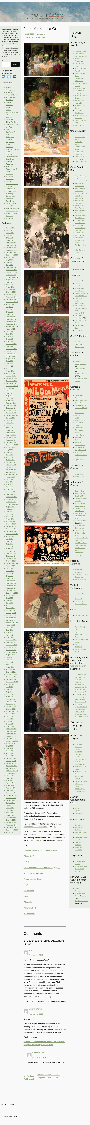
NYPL (26, 896)
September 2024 (12, 277)
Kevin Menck (79, 186)
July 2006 (9, 805)
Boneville (78, 442)
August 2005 (10, 832)
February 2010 (11, 699)
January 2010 (11, 702)
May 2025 (9, 265)
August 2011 (10, 655)
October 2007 (11, 768)
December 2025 (11, 247)
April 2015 (9, 546)
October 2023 (11, 299)
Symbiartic (78, 572)
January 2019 (11, 435)
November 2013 (11, 588)
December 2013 (11, 585)
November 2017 (11, 470)
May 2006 (9, 810)
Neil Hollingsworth (81, 181)
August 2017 (10, 477)
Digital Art (9, 119)
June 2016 (10, 511)
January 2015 (11, 553)
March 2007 (10, 785)
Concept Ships (80, 506)
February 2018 (11, 462)
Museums (9, 154)
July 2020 (9, 391)
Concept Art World (81, 498)
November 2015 (11, 529)
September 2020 (12, 386)
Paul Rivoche (79, 447)
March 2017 (10, 489)
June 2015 (10, 541)
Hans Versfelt (79, 200)
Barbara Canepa (80, 374)
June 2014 (10, 571)
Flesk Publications (81, 369)
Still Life (77, 86)
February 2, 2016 (39, 1057)
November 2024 (11, 272)
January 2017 (11, 494)
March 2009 (10, 726)
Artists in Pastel (80, 125)
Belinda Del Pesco (81, 210)
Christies (78, 830)
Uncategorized (11, 203)
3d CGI (8, 87)
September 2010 (12, 682)
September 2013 (12, 593)
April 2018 (9, 457)
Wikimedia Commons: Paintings (78, 746)
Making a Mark (80, 88)
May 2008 (9, 751)
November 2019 (11, 410)
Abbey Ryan (79, 159)
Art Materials (10, 97)
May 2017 (9, 484)
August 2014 (10, 566)
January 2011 (11, 672)
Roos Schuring (80, 198)
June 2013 (10, 600)
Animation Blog (80, 493)
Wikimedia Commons (32, 856)
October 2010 (11, 679)
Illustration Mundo (81, 296)
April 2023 (9, 312)
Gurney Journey (80, 51)
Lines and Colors (7, 1104)
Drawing (9, 129)
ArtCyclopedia (29, 914)
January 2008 (11, 761)
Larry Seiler (79, 191)
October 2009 (11, 709)
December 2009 (11, 704)
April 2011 (9, 664)
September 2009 (12, 711)
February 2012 (11, 640)
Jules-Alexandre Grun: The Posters (38, 868)
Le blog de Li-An (80, 364)
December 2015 (11, 526)
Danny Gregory (80, 303)
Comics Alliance (80, 405)
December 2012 (11, 615)
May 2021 (9, 366)
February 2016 (11, 521)
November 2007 (11, 766)
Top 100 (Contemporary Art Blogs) (81, 634)
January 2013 (11, 613)
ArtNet (26, 862)
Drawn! (77, 361)
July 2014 (9, 568)
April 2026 (9, 238)
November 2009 (11, 706)
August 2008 (10, 743)
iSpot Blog (78, 330)
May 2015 (9, 544)
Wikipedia (28, 902)
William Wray (79, 220)
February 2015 (11, 551)
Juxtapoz (78, 267)
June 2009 (10, 719)
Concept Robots (80, 508)
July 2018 (9, 450)
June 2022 (10, 334)
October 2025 (11, 252)
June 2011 (9, 660)
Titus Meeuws (79, 203)
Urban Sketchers (80, 73)
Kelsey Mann (79, 530)
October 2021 (11, 354)
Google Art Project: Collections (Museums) (81, 774)
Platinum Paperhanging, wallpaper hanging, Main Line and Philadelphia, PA (81, 687)
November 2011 (11, 647)
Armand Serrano (80, 513)
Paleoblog (78, 569)
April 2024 (9, 284)
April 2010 (9, 694)
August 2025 (10, 257)
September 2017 (12, 474)
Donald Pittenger (35, 1009)
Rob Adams (79, 237)
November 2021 (11, 351)
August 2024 (10, 279)
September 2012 (12, 623)
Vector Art (9, 206)
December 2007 (11, 763)
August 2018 (10, 447)
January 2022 (11, 346)
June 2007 (10, 778)
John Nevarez (79, 511)
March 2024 (10, 287)
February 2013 (11, 610)
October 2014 (11, 561)
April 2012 (9, 635)
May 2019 (9, 425)
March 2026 (10, 240)
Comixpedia (79, 427)
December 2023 (11, 294)
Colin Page (78, 196)
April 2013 (9, 605)
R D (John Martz (80, 305)
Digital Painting (11, 122)
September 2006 (12, 800)
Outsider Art (10, 159)
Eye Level (78, 110)
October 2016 (11, 502)
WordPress (14, 1116)
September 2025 (12, 255)
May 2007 (9, 780)
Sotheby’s (78, 825)
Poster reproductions (32, 879)
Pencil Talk (78, 599)
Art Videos (9, 100)
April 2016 (9, 516)
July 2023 (9, 307)
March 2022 (10, 341)
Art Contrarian (29, 873)
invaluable (78, 813)
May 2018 (9, 455)
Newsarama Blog (81, 400)
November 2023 (11, 297)
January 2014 (11, 583)
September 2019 (12, 415)
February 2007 (11, 788)
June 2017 (10, 482)
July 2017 (9, 479)
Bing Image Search (81, 866)
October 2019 (11, 413)
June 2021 (10, 363)
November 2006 (11, 795)
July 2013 (9, 598)
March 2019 (10, 430)
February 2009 (11, 729)
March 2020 (10, 400)
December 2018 (11, 437)
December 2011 (11, 645)
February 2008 (11, 758)
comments (60, 840)
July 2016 (9, 509)
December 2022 (11, 321)
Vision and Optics (12, 211)
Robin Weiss (79, 213)
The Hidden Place (81, 83)
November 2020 (11, 381)
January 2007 (11, 790)
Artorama (78, 269)
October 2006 (11, 798)
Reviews (9, 181)
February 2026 (11, 243)
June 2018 (10, 452)
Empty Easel (79, 601)
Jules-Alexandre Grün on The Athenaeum (40, 850)
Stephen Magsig (80, 225)
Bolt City (77, 415)
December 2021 (11, 349)
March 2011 (10, 667)
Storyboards (10, 196)
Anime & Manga (11, 95)
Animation (9, 92)
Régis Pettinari (80, 205)
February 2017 (11, 492)
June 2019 (10, 423)
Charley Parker (38, 1052)
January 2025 (11, 267)
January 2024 (11, 292)
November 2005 (11, 825)
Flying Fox (78, 71)
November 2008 (11, 736)
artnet (77, 808)
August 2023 (10, 304)
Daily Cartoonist (80, 450)
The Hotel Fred (80, 445)
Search (4, 61)
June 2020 (10, 393)
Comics (8, 110)
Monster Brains (80, 313)
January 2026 (11, 245)
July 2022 (9, 331)
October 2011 (11, 650)
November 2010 (11, 677)
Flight (77, 418)
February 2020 (11, 403)
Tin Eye (77, 888)
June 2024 (10, 282)
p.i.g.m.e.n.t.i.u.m (81, 115)
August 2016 (10, 507)
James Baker (79, 435)
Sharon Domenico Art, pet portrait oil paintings (81, 677)
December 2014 (11, 556)
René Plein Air (80, 208)
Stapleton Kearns (81, 193)
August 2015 (10, 536)
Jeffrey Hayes (79, 154)
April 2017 (9, 487)
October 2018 (11, 442)
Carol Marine (79, 156)
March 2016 (10, 519)
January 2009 (11, 731)
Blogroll (8, 102)
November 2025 (11, 250)
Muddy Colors (79, 474)
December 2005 (11, 822)
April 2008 (9, 753)
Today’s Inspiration (81, 293)
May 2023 (9, 309)
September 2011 (12, 652)
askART (77, 811)
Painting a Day (11, 164)
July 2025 (9, 260)
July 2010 (9, 687)
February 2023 (11, 316)
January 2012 (11, 642)
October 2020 (11, 383)
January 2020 (11, 405)
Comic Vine (79, 403)
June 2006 (10, 808)
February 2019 (11, 433)
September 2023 (12, 302)
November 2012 (11, 618)
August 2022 (10, 329)
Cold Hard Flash (80, 496)
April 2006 (9, 812)
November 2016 (11, 499)
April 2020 (9, 398)
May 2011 (9, 662)
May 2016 (9, 514)
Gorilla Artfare (79, 476)
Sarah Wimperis (80, 235)
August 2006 (10, 803)
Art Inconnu (79, 81)
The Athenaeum (80, 759)
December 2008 (11, 734)
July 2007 (9, 775)
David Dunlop (79, 113)
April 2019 (9, 428)
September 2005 (12, 830)
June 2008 (10, 748)
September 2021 (12, 356)
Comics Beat (79, 395)
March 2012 (10, 637)
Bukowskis (78, 847)
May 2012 (9, 632)
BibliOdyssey (79, 288)
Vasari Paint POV (81, 68)
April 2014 (9, 576)
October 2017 (11, 472)
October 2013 (11, 590)
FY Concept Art (80, 503)
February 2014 (11, 581)
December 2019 (11, 408)
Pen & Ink (9, 174)
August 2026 (10, 228)
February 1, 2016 (36, 955)
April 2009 (9, 724)
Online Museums (12, 156)
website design (78, 666)
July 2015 (9, 539)
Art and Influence (81, 56)
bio (55, 827)
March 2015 (10, 548)
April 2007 (9, 783)
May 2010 (9, 692)
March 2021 (10, 371)
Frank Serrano (80, 223)
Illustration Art (79, 291)
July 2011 (9, 657)
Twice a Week (79, 233)
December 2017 (11, 467)
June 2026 (10, 233)
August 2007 (10, 773)
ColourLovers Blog (81, 615)
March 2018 (10, 460)
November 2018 (11, 440)
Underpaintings (80, 53)
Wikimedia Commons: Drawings (78, 754)
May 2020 (9, 396)
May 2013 (9, 603)
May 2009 (9, 721)
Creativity (9, 117)
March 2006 (10, 815)
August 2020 (10, 388)
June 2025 (10, 262)
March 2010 (10, 697)
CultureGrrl (78, 118)
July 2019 (9, 420)
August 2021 (10, 358)
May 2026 (9, 235)
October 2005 (11, 827)
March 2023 (10, 314)
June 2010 (10, 689)
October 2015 (11, 531)
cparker (42, 34)
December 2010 (11, 674)
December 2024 (11, 270)
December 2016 (11, 497)
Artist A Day (79, 103)
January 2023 (11, 319)
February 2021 (11, 373)
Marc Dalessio (80, 188)
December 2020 (11, 378)
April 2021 (9, 368)
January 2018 (11, 465)
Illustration (9, 147)
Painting (9, 161)
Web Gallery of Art (81, 781)
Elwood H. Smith (80, 320)
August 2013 (10, 595)
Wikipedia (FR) (30, 908)
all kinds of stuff (80, 521)
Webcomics (10, 218)
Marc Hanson (79, 183)
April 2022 (9, 339)
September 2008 (12, 741)
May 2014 (9, 573)
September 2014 (12, 563)
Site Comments (11, 191)
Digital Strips (79, 459)
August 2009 (10, 714)
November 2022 (11, 324)
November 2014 (11, 558)
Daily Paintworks (80, 161)
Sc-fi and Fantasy (12, 184)
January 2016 (11, 524)
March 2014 (10, 578)
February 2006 (11, 817)
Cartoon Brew (79, 491)
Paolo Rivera (79, 413)
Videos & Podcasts (12, 208)
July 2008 (9, 746)
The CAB (78, 501)
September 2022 (12, 326)
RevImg (77, 891)
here (41, 873)
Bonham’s (78, 827)
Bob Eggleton (79, 347)
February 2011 (11, 669)
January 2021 (11, 376)
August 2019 (10, 418)
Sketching (9, 193)
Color (8, 107)
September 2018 (12, 445)
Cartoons (9, 105)
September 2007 (12, 771)
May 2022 (9, 336)
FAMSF (27, 885)
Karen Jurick (79, 152)
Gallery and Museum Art (35, 37)
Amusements (10, 90)
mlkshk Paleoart (80, 579)
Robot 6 (77, 398)
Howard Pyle (79, 281)
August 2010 (10, 684)
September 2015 (12, 534)
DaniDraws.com (80, 323)
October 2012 (11, 620)
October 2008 (11, 738)
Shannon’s (78, 850)
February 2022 (11, 344)
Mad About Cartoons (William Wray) (81, 454)
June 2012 (10, 630)
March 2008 (10, 756)
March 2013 (10, 608)
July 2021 (9, 361)
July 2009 (9, 716)
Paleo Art (9, 166)
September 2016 (12, 504)
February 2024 (11, 289)
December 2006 (11, 793)
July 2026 (9, 230)
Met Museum (29, 891)
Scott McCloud (80, 420)
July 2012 (9, 627)
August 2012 (10, 625)
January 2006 (11, 820)
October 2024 (11, 275)
